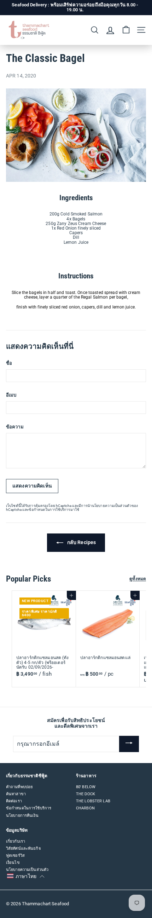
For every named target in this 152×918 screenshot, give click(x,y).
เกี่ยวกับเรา (15, 841)
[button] (25, 876)
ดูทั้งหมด (137, 579)
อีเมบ (11, 395)
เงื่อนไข (13, 862)
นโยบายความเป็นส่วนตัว (111, 506)
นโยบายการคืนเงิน (22, 815)
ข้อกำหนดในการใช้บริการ (49, 510)
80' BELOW (85, 787)
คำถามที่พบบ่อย (19, 787)
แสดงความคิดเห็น (32, 486)
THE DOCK (85, 794)
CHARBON (85, 808)
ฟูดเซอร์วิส (15, 855)
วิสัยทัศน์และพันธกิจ (23, 848)
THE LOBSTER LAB (93, 801)
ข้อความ (15, 427)
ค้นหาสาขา (16, 794)
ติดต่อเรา (14, 801)
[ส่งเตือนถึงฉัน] (129, 744)
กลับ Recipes (81, 542)
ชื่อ (9, 363)
